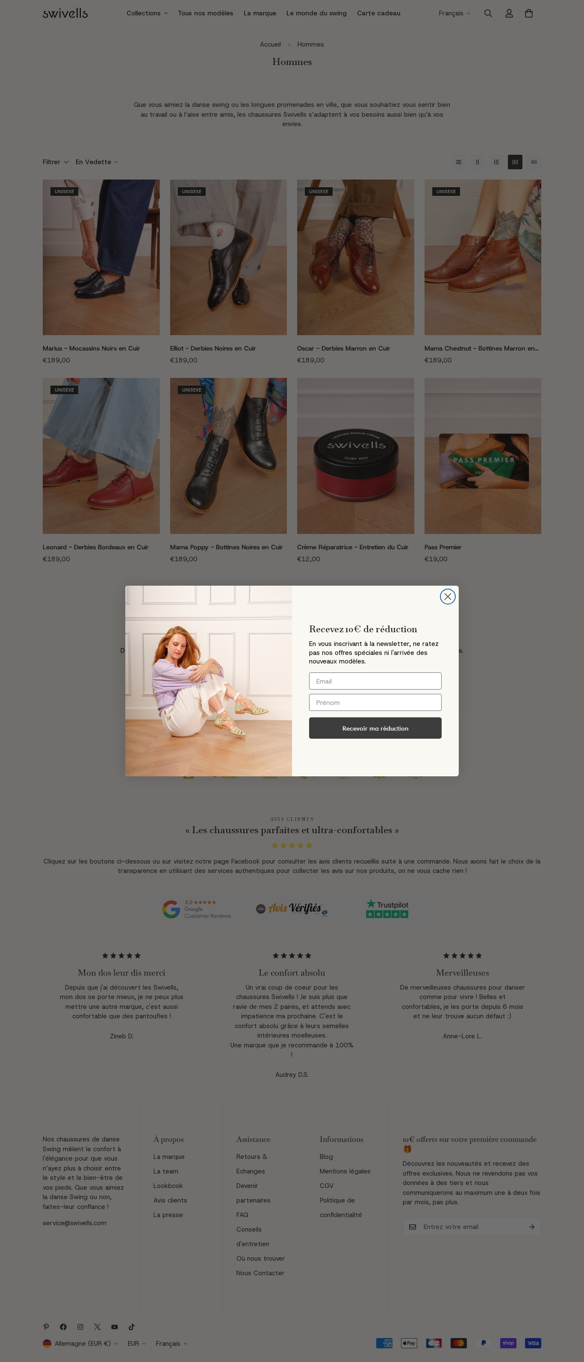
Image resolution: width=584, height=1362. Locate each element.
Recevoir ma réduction (375, 728)
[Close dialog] (447, 596)
